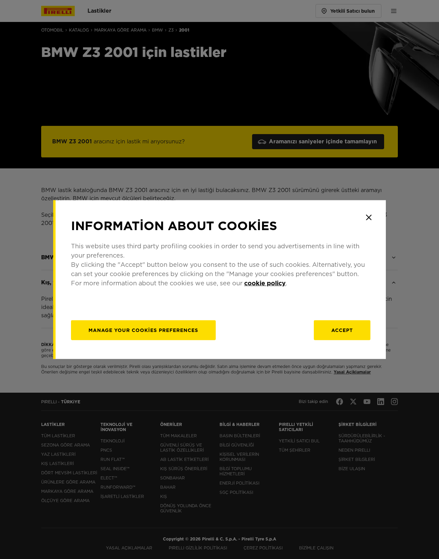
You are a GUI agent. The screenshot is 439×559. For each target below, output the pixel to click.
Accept (342, 330)
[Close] (369, 217)
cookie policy (265, 282)
